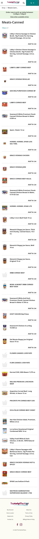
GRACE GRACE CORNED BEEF (20, 472)
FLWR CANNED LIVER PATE (20, 363)
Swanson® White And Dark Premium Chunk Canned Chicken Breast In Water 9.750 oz (22, 300)
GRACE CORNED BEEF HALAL (20, 179)
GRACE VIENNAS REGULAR (20, 79)
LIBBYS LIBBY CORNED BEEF (20, 67)
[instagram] (21, 524)
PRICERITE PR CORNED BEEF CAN (22, 401)
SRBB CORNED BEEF (17, 273)
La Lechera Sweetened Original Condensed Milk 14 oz (21, 430)
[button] (32, 43)
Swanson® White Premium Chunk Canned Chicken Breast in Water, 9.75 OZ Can (23, 192)
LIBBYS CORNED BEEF (18, 102)
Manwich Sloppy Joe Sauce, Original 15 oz (20, 260)
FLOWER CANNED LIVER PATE (21, 353)
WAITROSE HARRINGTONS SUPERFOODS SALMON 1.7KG (21, 492)
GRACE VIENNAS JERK (18, 167)
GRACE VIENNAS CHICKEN (19, 155)
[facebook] (17, 524)
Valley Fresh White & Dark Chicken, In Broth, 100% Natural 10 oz (22, 441)
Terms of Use (28, 513)
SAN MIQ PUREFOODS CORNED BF (23, 91)
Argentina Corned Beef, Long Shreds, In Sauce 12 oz (21, 392)
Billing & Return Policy (29, 519)
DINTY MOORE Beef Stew (19, 314)
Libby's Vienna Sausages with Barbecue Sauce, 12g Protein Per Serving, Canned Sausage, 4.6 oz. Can (22, 452)
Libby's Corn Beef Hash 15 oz (21, 218)
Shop (3, 8)
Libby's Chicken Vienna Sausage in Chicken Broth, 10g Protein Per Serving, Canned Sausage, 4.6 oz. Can (23, 53)
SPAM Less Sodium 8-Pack (19, 481)
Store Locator (10, 513)
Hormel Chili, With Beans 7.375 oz (22, 372)
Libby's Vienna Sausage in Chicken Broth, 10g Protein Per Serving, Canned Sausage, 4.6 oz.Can (23, 36)
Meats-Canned (13, 8)
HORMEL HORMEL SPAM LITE (21, 206)
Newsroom (10, 516)
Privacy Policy (28, 516)
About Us (28, 510)
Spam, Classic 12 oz (17, 130)
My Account (10, 510)
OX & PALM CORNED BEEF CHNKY (22, 410)
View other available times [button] (19, 17)
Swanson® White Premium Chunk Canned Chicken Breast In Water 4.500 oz (23, 116)
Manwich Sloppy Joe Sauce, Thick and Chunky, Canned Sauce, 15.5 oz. (22, 231)
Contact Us (10, 519)
